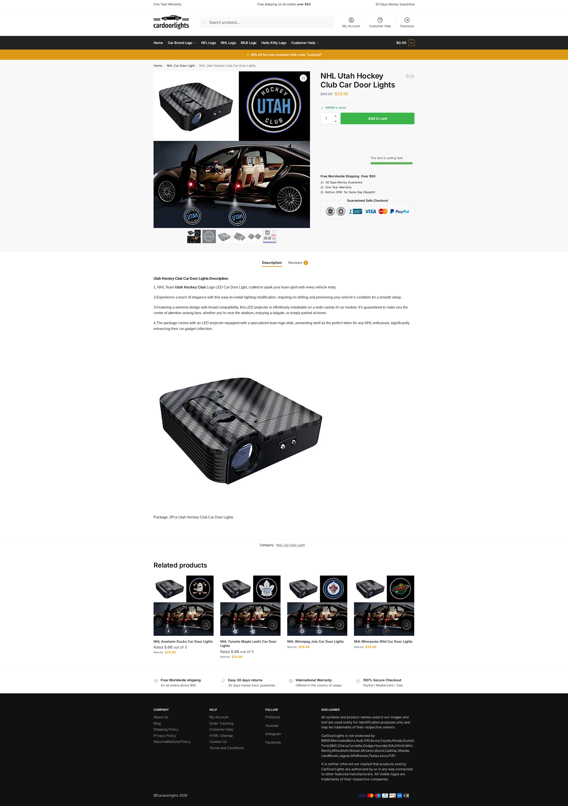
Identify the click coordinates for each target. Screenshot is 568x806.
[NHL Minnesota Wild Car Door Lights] (384, 606)
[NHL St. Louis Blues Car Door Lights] (412, 76)
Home (158, 65)
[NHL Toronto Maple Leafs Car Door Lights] (250, 606)
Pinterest (272, 717)
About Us (161, 717)
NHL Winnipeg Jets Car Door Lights (315, 641)
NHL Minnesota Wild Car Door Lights (383, 641)
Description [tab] (272, 262)
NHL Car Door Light (181, 65)
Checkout (407, 26)
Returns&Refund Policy (172, 742)
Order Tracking (221, 723)
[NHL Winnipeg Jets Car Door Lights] (408, 76)
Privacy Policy (165, 735)
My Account (351, 26)
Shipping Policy (166, 729)
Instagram (273, 734)
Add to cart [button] (183, 661)
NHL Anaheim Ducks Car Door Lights (183, 641)
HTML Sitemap (221, 735)
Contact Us (218, 742)
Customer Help (380, 26)
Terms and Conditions (226, 748)
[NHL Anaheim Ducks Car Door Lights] (184, 606)
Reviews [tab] (297, 262)
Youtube (272, 725)
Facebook (273, 742)
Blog (157, 723)
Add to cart (377, 118)
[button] (405, 43)
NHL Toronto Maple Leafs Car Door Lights (248, 643)
